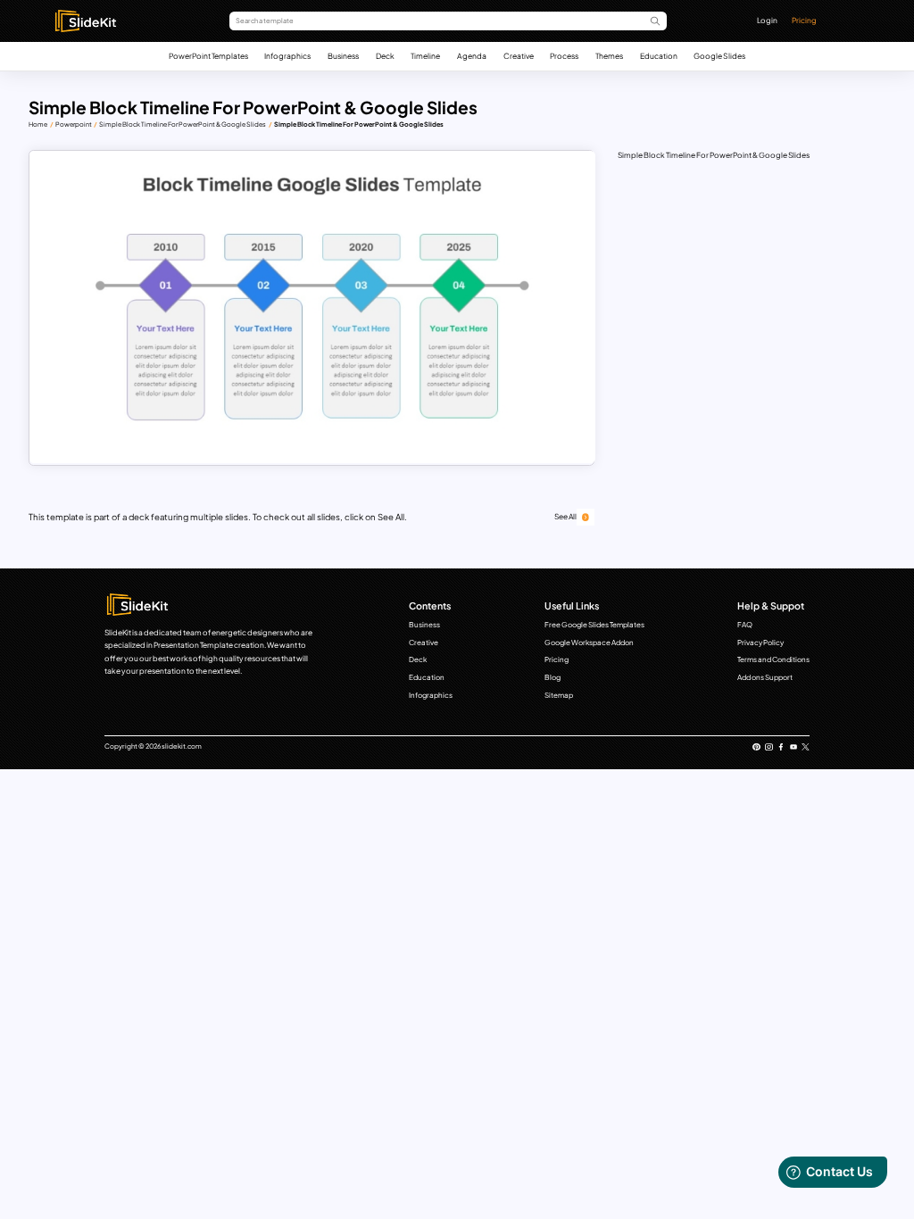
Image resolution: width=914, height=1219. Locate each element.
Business (343, 56)
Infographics (287, 56)
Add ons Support (765, 677)
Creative (518, 56)
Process (564, 56)
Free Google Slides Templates (594, 624)
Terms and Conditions (773, 659)
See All (565, 516)
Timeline (425, 56)
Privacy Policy (760, 642)
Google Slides (719, 56)
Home (38, 124)
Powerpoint (73, 124)
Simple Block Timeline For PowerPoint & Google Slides (182, 124)
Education (658, 56)
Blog (552, 677)
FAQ (744, 624)
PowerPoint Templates (208, 56)
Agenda (471, 56)
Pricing (804, 20)
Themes (609, 56)
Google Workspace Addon (589, 642)
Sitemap (558, 695)
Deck (385, 56)
